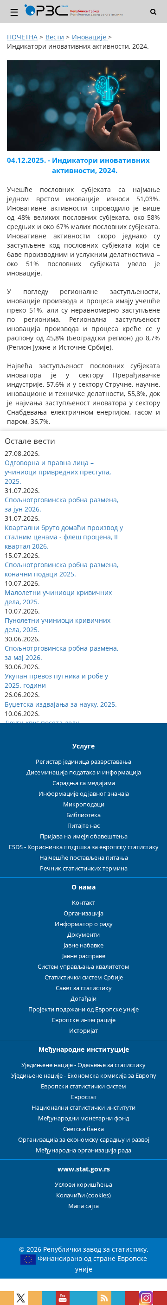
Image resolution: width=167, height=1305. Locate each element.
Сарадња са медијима (83, 783)
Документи (83, 935)
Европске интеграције (84, 1020)
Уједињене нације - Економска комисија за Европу (83, 1076)
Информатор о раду (84, 924)
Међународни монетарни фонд (83, 1118)
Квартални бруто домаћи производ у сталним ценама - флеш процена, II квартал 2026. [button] (64, 536)
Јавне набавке (83, 945)
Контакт (83, 903)
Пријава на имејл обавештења (84, 836)
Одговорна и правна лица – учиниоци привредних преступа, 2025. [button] (58, 472)
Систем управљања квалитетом (83, 967)
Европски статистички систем (83, 1086)
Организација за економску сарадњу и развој (83, 1140)
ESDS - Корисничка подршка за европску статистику (84, 847)
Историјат (83, 1031)
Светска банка (83, 1129)
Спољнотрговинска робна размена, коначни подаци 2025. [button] (61, 569)
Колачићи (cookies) (83, 1195)
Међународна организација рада (83, 1150)
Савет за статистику (84, 988)
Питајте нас (83, 826)
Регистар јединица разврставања (83, 762)
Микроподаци (83, 804)
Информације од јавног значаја (84, 794)
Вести (54, 36)
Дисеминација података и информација (83, 772)
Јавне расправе (83, 956)
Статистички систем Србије (84, 977)
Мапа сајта (83, 1206)
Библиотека (83, 815)
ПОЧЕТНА (22, 36)
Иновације (90, 36)
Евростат (83, 1097)
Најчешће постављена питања (83, 858)
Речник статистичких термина (84, 868)
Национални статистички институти (83, 1108)
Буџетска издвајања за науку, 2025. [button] (61, 704)
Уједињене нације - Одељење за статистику (83, 1065)
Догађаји (83, 999)
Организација (83, 913)
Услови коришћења (83, 1185)
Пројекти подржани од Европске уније (83, 1009)
